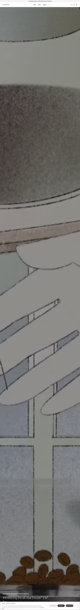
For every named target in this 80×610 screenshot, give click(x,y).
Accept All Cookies (69, 605)
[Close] (78, 605)
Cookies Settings (53, 605)
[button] (74, 4)
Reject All (61, 605)
